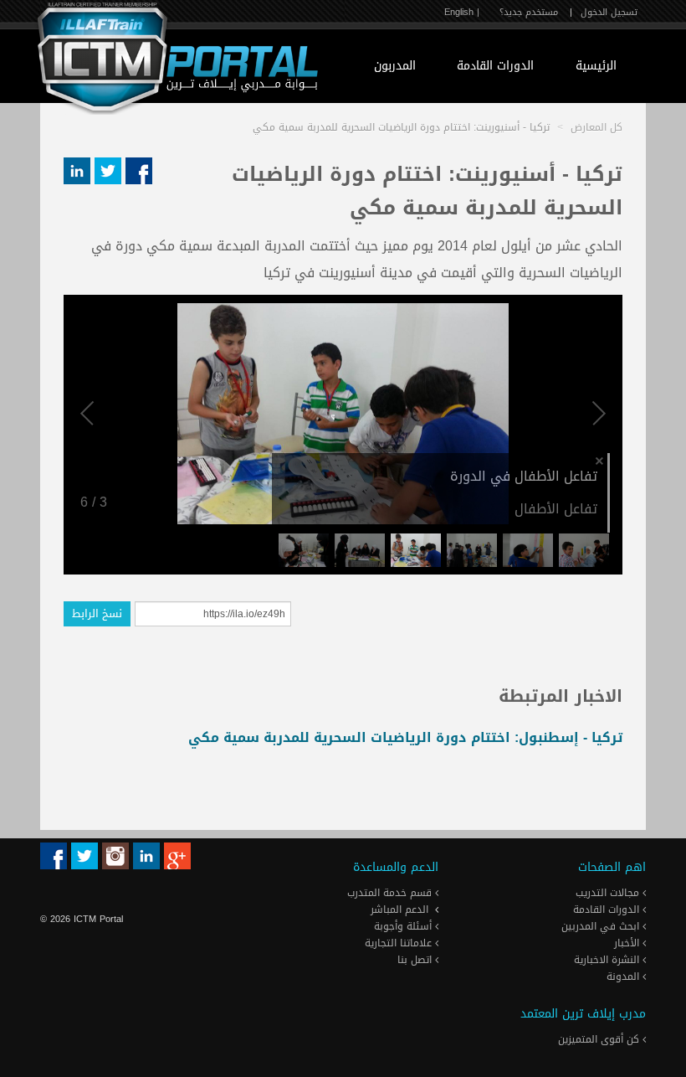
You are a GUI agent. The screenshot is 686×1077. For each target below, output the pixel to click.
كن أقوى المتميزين (600, 1039)
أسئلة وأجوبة (404, 926)
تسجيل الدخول (609, 12)
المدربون (395, 65)
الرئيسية (596, 65)
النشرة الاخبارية (608, 960)
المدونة (624, 976)
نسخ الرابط (97, 613)
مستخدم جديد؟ (528, 12)
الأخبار (628, 943)
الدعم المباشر (399, 909)
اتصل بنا (416, 960)
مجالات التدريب (609, 893)
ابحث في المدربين (601, 926)
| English (461, 12)
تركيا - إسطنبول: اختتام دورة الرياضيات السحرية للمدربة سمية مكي (405, 737)
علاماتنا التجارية (400, 943)
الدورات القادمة (495, 65)
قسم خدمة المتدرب (391, 893)
